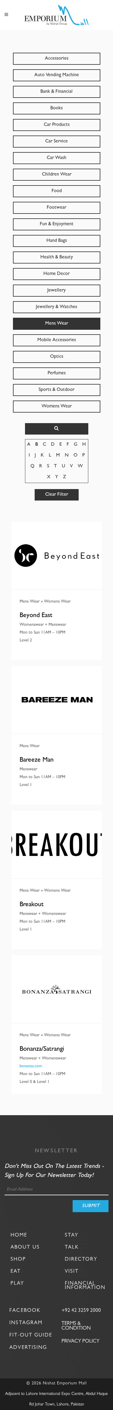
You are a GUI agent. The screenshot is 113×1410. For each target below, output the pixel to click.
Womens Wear (57, 406)
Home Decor (56, 274)
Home (19, 1235)
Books (56, 108)
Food (57, 191)
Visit (72, 1271)
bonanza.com (31, 1066)
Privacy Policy (80, 1341)
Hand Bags (56, 241)
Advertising (28, 1347)
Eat (16, 1271)
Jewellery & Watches (56, 307)
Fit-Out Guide (30, 1335)
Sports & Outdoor (56, 390)
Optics (56, 356)
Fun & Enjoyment (57, 224)
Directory (81, 1259)
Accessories (56, 58)
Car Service (56, 141)
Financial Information (85, 1285)
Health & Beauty (56, 257)
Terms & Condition (76, 1326)
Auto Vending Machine (56, 75)
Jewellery (56, 290)
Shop (18, 1259)
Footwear (56, 207)
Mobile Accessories (56, 340)
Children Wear (56, 174)
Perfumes (57, 373)
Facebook (24, 1310)
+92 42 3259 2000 (81, 1310)
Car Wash (56, 158)
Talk (72, 1247)
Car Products (57, 125)
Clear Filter (56, 494)
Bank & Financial (56, 91)
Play (17, 1283)
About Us (25, 1247)
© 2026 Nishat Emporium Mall (57, 1383)
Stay (71, 1235)
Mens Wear (56, 323)
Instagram (25, 1323)
